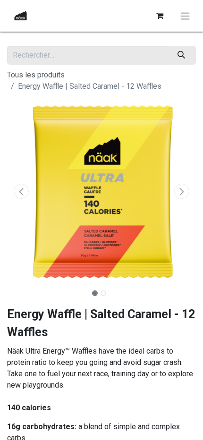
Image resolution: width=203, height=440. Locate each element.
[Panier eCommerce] (159, 15)
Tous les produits (36, 74)
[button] (21, 191)
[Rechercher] (181, 55)
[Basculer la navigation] (185, 16)
